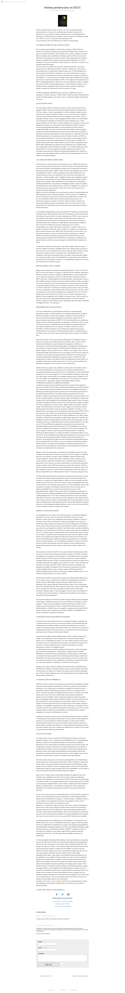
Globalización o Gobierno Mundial (63, 906)
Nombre (40, 941)
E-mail (43, 947)
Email (68, 894)
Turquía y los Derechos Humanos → (80, 976)
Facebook (56, 894)
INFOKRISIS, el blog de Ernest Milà (15, 1)
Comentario (41, 953)
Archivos (62, 990)
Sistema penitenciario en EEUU (62, 7)
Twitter (62, 894)
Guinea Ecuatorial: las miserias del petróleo (62, 901)
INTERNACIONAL (71, 10)
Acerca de (51, 990)
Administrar (74, 990)
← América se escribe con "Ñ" (45, 976)
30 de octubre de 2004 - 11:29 (58, 10)
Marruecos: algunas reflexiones (62, 903)
